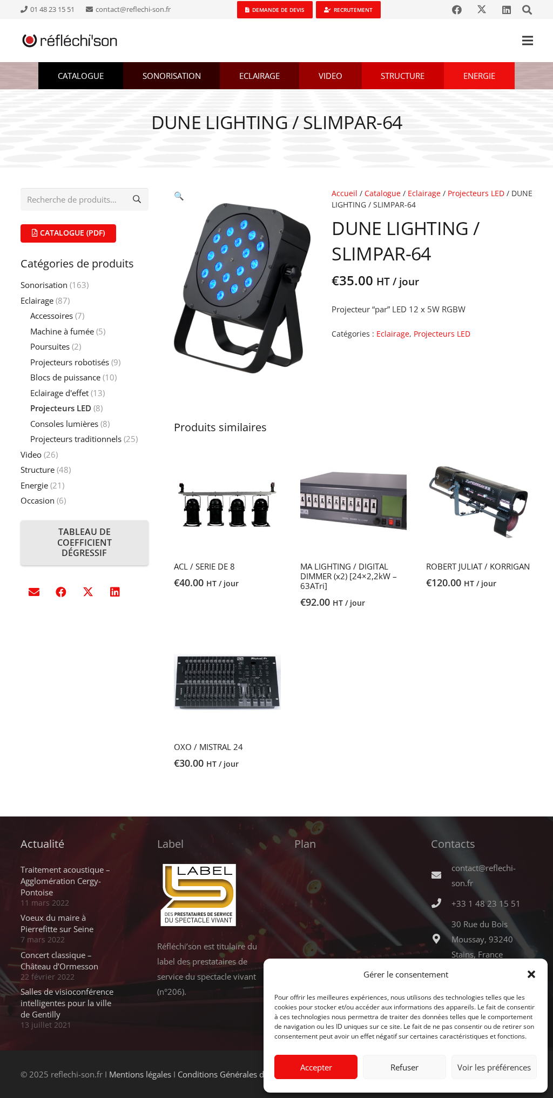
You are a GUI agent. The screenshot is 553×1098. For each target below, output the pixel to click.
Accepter (316, 1067)
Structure (38, 469)
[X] (481, 9)
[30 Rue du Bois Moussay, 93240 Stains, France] (441, 939)
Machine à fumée (62, 331)
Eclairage (424, 193)
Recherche (137, 199)
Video (31, 454)
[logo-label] (208, 895)
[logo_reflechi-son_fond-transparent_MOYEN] (70, 40)
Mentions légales (140, 1074)
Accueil (345, 193)
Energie (34, 485)
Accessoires (51, 315)
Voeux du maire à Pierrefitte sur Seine (57, 923)
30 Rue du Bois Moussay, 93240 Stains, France (482, 939)
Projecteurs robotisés (69, 362)
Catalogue (383, 193)
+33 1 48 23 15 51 (486, 903)
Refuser (404, 1067)
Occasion (38, 500)
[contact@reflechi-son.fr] (441, 875)
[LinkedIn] (506, 9)
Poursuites (50, 346)
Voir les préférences (494, 1067)
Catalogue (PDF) (71, 232)
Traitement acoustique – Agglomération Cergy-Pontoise (65, 881)
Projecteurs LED (476, 193)
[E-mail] (34, 592)
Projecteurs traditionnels (76, 438)
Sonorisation (44, 284)
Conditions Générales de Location (240, 1074)
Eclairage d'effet (59, 392)
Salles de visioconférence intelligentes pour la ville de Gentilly (67, 1003)
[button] (531, 974)
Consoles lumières (64, 423)
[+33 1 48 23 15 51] (441, 903)
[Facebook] (457, 9)
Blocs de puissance (65, 377)
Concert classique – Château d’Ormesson (59, 960)
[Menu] (527, 40)
